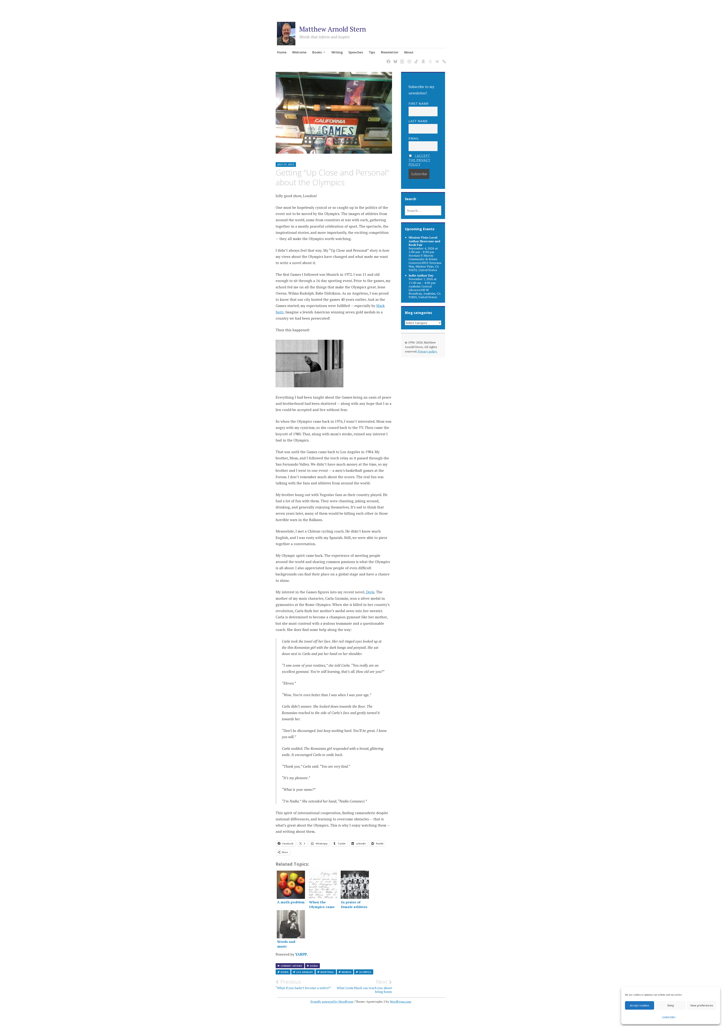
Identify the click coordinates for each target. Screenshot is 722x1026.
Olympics (365, 972)
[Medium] (436, 59)
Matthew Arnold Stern (332, 29)
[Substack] (443, 59)
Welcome (299, 52)
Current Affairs (291, 965)
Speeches (355, 52)
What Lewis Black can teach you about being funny (364, 986)
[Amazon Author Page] (422, 59)
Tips (372, 52)
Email (414, 138)
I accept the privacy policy (419, 160)
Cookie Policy (669, 1016)
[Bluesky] (394, 59)
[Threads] (401, 59)
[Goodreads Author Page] (429, 59)
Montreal (327, 972)
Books (317, 52)
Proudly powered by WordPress (331, 1001)
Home (282, 52)
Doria (314, 965)
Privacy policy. (427, 351)
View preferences (701, 1005)
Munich (346, 972)
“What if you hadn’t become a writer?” (303, 984)
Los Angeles (304, 972)
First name (419, 103)
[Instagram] (408, 59)
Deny (670, 1005)
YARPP (301, 954)
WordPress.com (400, 1001)
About (408, 52)
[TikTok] (415, 59)
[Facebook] (387, 59)
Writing (337, 52)
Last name (418, 121)
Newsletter (389, 52)
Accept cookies (639, 1005)
